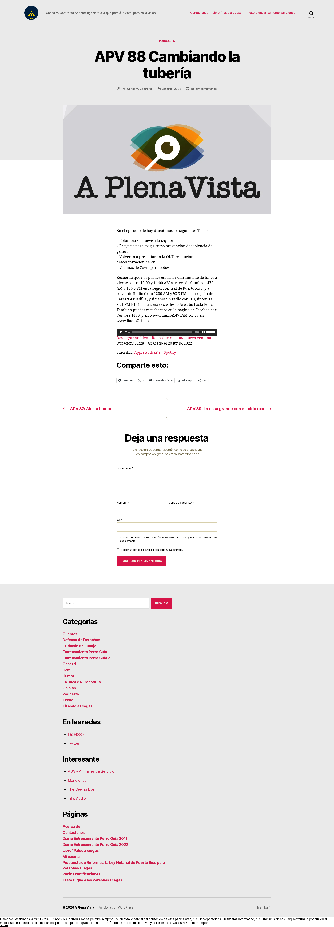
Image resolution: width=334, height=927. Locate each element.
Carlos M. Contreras (139, 89)
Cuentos (70, 634)
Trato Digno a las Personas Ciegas (271, 12)
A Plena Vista (84, 907)
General (69, 664)
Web (119, 520)
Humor (68, 676)
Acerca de (71, 826)
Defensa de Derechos (81, 640)
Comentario (125, 468)
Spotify (170, 352)
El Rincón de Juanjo (79, 646)
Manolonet (77, 780)
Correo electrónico (181, 502)
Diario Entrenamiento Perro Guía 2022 (95, 844)
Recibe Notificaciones (81, 874)
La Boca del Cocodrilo (82, 682)
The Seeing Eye (81, 789)
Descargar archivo (132, 338)
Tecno (68, 700)
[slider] (211, 332)
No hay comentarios (203, 89)
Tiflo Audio (77, 798)
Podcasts (167, 41)
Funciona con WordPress (115, 907)
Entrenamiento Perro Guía (85, 652)
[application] (167, 332)
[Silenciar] (203, 332)
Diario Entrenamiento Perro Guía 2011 (95, 838)
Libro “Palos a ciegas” (228, 12)
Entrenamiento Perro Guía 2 (86, 658)
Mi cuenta (71, 856)
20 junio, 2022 (171, 89)
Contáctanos (199, 12)
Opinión (69, 688)
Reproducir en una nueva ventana (181, 338)
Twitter (73, 743)
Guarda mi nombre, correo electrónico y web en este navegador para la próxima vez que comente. (168, 539)
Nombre (123, 502)
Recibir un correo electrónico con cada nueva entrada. (152, 549)
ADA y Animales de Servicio (91, 771)
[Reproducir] (121, 332)
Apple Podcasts (147, 352)
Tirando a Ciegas (78, 706)
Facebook (76, 734)
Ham (66, 670)
